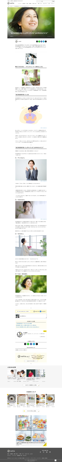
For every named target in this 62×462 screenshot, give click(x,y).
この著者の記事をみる (42, 336)
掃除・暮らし (35, 3)
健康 (17, 349)
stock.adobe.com (49, 36)
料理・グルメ (40, 3)
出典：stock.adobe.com (44, 256)
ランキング (19, 3)
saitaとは (24, 455)
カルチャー (53, 3)
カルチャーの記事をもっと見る (31, 385)
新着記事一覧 (19, 455)
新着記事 (24, 3)
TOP (8, 6)
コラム (21, 349)
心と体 (49, 3)
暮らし (25, 349)
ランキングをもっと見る (31, 410)
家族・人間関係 (29, 3)
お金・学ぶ (45, 3)
